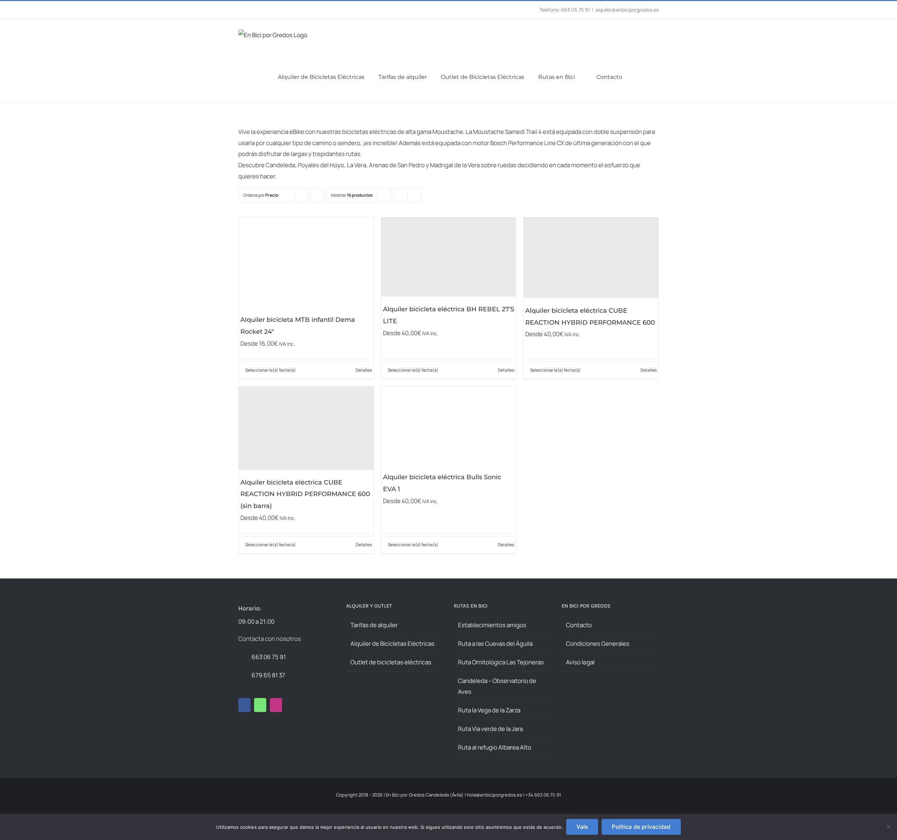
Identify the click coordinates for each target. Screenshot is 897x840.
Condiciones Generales (597, 643)
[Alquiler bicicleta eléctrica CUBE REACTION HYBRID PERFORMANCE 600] (590, 257)
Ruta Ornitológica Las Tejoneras (501, 662)
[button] (657, 76)
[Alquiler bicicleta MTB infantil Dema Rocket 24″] (306, 262)
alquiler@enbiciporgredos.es (627, 9)
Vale (582, 826)
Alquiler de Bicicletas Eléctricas (392, 643)
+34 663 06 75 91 (543, 795)
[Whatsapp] (260, 705)
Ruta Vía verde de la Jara (490, 729)
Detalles (364, 370)
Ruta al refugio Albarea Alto (494, 747)
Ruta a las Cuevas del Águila (495, 643)
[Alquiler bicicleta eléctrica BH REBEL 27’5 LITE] (448, 257)
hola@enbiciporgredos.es (494, 795)
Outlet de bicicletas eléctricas (390, 662)
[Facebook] (244, 705)
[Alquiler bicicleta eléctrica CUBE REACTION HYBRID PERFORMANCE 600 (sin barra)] (306, 428)
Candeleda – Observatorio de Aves (497, 686)
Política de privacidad (641, 826)
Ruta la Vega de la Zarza (489, 710)
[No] (888, 826)
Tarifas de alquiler (374, 625)
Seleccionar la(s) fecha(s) (270, 370)
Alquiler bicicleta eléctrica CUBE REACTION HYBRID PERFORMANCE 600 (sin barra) (305, 494)
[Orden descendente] (317, 195)
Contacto (579, 625)
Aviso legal (580, 662)
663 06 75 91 (269, 657)
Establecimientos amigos (492, 625)
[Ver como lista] (414, 195)
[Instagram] (276, 705)
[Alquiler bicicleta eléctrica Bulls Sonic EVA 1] (448, 426)
